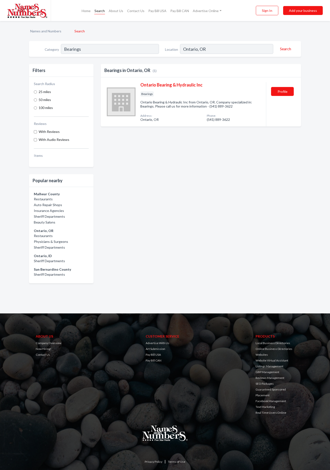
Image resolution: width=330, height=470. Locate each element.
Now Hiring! (43, 349)
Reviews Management (270, 378)
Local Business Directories (273, 343)
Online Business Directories (274, 349)
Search (99, 11)
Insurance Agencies (49, 211)
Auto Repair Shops (48, 205)
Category (52, 49)
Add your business (303, 10)
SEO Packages (265, 383)
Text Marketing (265, 407)
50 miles (45, 100)
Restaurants (43, 199)
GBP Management (267, 372)
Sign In (267, 10)
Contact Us (135, 11)
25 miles (45, 92)
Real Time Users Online (271, 412)
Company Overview (48, 343)
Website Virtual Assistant (272, 360)
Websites (262, 354)
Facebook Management (271, 401)
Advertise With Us (157, 343)
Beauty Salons (44, 222)
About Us (116, 11)
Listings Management (269, 366)
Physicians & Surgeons (51, 241)
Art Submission (155, 349)
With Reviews (49, 132)
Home (86, 11)
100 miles (46, 108)
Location (171, 49)
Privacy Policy (153, 461)
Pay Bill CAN (179, 11)
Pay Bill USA (157, 11)
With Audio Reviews (54, 139)
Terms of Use (176, 461)
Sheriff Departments (49, 216)
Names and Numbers (45, 31)
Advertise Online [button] (206, 11)
